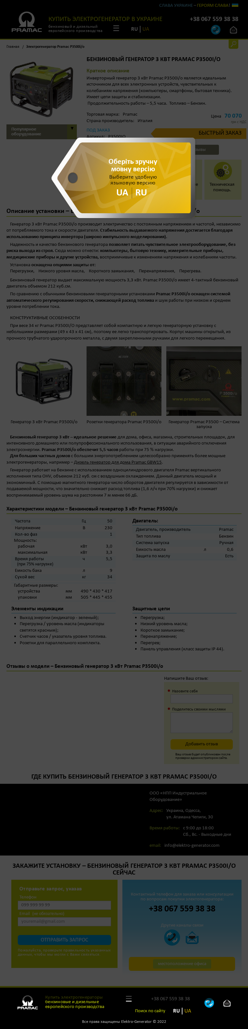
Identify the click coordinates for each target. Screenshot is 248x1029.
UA (187, 1011)
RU (176, 1011)
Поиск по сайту (150, 1011)
